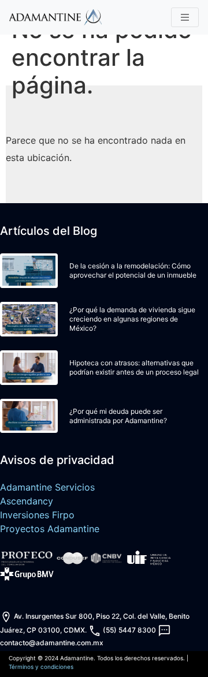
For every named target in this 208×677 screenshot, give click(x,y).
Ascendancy (26, 501)
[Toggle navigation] (185, 17)
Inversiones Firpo (37, 515)
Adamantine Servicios (47, 487)
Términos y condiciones (41, 666)
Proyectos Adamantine (49, 528)
